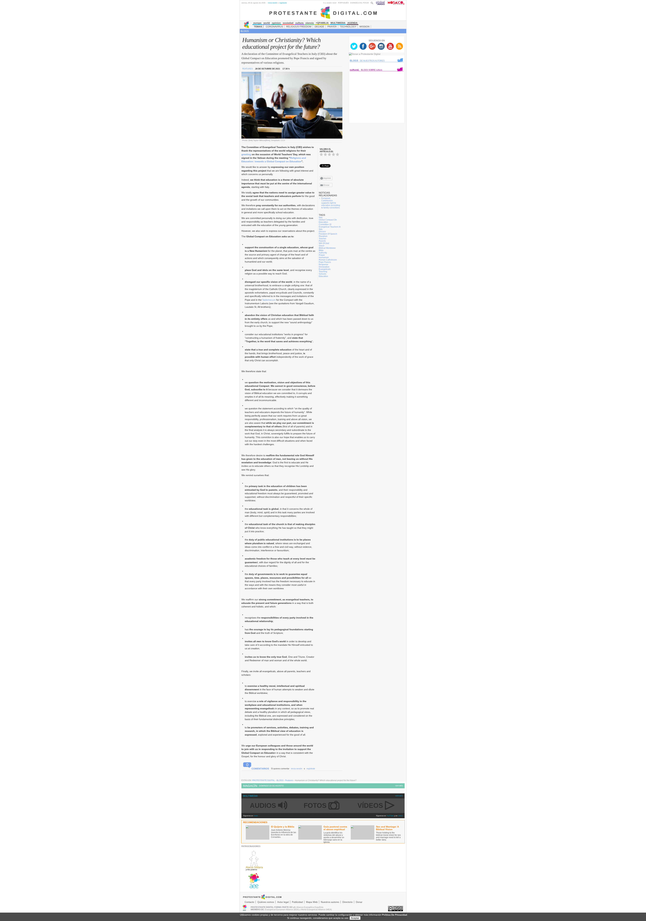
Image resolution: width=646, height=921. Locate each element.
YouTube (390, 816)
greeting (246, 154)
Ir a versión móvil (329, 3)
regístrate (283, 3)
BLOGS (245, 31)
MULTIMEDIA (250, 796)
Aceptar (355, 918)
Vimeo (400, 816)
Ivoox (256, 816)
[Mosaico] (395, 3)
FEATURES (247, 69)
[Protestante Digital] (323, 12)
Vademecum (269, 299)
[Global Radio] (380, 3)
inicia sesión (272, 3)
